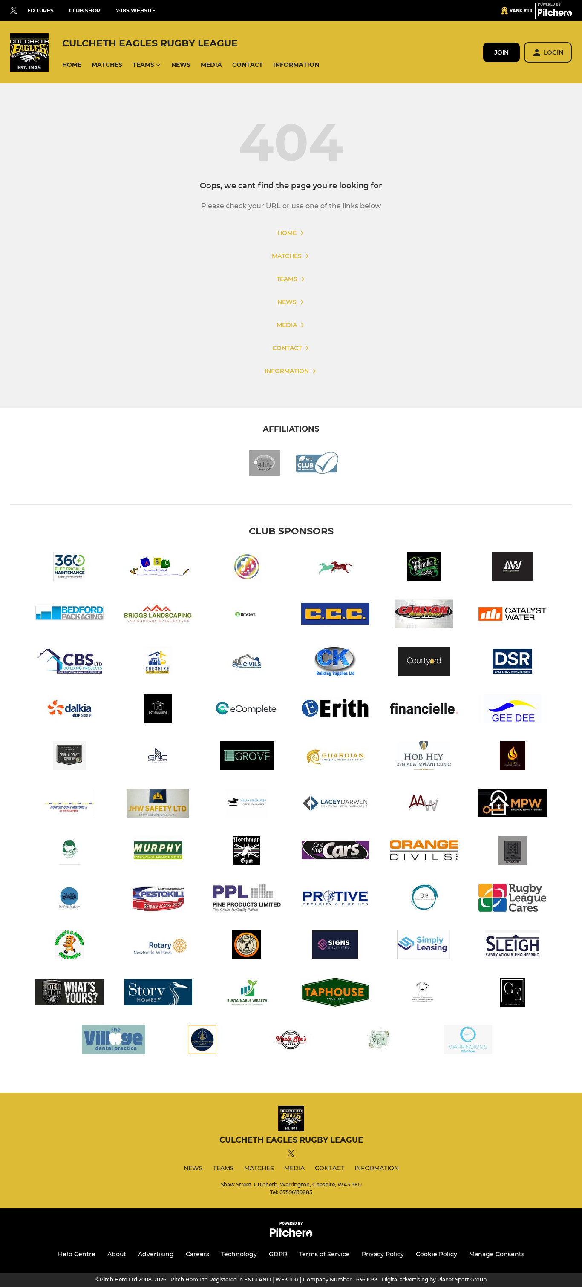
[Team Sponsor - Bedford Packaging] (69, 615)
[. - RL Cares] (512, 899)
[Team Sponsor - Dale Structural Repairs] (512, 663)
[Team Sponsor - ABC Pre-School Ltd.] (158, 568)
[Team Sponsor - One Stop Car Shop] (335, 852)
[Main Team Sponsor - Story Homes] (158, 994)
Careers (197, 1254)
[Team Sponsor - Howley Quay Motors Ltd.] (69, 805)
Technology (239, 1254)
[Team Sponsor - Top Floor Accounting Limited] (202, 1041)
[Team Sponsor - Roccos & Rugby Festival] (69, 946)
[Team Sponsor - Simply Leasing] (424, 946)
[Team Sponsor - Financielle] (424, 710)
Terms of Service (324, 1254)
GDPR (278, 1254)
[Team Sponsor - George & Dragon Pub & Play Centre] (69, 757)
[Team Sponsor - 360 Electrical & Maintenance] (69, 568)
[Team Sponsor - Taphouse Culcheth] (335, 994)
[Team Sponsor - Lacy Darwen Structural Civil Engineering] (335, 805)
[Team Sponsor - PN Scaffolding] (512, 852)
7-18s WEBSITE (136, 10)
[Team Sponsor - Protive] (335, 899)
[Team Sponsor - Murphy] (158, 852)
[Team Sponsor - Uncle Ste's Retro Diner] (291, 1041)
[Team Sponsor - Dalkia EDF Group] (69, 710)
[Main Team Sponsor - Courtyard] (424, 663)
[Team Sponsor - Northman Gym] (247, 852)
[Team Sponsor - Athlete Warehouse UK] (512, 568)
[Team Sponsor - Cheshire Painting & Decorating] (158, 663)
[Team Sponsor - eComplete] (247, 710)
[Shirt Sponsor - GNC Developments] (158, 757)
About (116, 1254)
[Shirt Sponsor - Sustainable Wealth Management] (247, 994)
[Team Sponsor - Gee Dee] (512, 710)
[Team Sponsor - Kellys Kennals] (247, 805)
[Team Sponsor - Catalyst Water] (512, 615)
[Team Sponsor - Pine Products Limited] (247, 899)
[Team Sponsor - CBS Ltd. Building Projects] (69, 663)
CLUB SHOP (85, 10)
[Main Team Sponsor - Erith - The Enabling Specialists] (335, 710)
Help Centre (76, 1254)
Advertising (156, 1254)
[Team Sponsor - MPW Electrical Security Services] (512, 805)
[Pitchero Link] (555, 14)
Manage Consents (496, 1254)
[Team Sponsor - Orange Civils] (424, 852)
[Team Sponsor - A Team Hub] (247, 568)
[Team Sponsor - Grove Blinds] (247, 757)
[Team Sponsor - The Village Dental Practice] (114, 1041)
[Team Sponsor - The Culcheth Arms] (424, 994)
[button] (71, 65)
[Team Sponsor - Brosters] (247, 615)
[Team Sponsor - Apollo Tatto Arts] (424, 568)
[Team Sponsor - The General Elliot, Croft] (512, 994)
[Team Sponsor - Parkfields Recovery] (69, 899)
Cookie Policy (436, 1254)
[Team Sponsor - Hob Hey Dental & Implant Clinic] (424, 757)
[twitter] (13, 11)
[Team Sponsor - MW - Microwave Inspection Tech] (424, 805)
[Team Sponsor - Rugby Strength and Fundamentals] (247, 946)
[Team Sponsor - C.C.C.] (335, 615)
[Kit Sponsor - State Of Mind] (69, 994)
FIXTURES (40, 10)
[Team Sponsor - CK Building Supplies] (335, 663)
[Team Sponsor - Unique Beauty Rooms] (380, 1041)
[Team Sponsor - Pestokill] (158, 899)
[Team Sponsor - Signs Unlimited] (335, 946)
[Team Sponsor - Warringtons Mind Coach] (468, 1041)
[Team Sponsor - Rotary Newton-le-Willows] (158, 946)
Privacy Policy (383, 1254)
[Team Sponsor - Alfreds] (335, 568)
